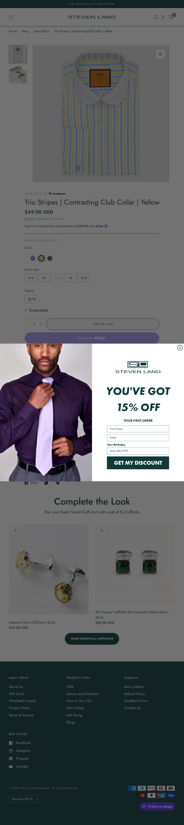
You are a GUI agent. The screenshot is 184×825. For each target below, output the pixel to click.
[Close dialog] (179, 347)
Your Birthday (116, 445)
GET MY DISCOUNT (138, 462)
